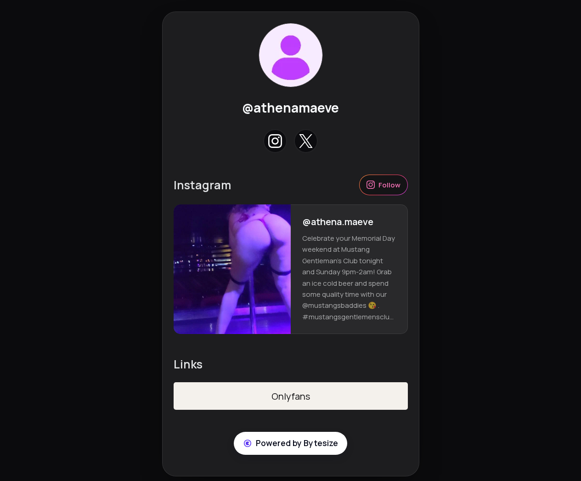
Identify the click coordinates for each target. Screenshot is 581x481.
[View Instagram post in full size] (232, 269)
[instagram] (275, 141)
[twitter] (306, 141)
